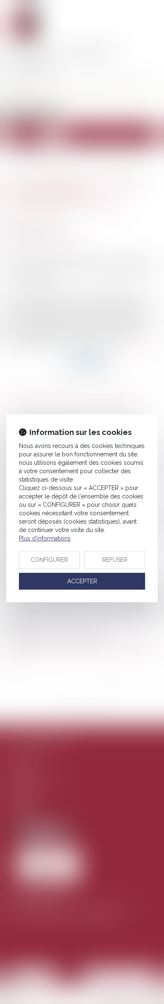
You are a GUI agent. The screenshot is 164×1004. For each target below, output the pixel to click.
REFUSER (114, 559)
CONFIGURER (49, 559)
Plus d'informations (45, 538)
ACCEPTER (82, 581)
